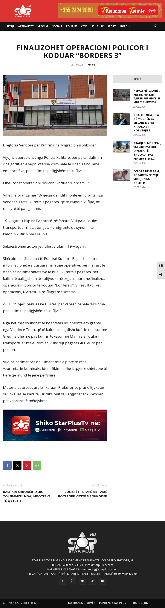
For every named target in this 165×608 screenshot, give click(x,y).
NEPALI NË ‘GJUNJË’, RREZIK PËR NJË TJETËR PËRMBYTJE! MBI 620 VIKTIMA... (146, 96)
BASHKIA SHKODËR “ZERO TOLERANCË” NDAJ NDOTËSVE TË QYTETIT (26, 496)
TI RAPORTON (139, 603)
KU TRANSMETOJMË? (81, 603)
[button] (155, 26)
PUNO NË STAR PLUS (112, 603)
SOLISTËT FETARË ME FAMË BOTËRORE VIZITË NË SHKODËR (82, 493)
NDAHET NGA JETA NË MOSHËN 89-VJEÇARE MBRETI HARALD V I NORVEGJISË (146, 122)
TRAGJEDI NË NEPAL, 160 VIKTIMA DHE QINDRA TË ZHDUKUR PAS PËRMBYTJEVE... (147, 150)
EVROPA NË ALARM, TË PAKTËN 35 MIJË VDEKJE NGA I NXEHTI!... (146, 177)
